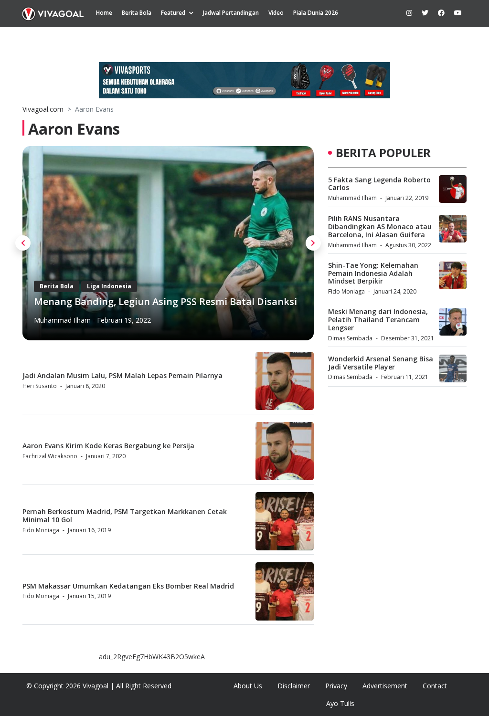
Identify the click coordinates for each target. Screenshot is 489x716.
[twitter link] (425, 12)
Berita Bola (136, 13)
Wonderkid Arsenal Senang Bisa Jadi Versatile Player (380, 362)
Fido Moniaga (40, 530)
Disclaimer (293, 685)
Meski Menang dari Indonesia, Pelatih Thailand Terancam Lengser (378, 319)
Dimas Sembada (350, 338)
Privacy (336, 685)
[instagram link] (409, 12)
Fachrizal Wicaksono (49, 456)
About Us (248, 685)
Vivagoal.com (43, 109)
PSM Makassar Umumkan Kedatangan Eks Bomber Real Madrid (128, 585)
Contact (435, 685)
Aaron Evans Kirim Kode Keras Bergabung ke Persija (108, 445)
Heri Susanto (39, 386)
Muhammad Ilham (62, 320)
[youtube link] (458, 12)
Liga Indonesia (109, 286)
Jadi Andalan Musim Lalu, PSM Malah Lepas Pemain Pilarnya (122, 375)
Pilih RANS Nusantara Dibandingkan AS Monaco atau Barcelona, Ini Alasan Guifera (380, 226)
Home (104, 13)
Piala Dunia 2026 (315, 13)
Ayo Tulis (340, 703)
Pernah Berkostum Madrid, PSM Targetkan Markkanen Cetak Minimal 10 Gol (124, 515)
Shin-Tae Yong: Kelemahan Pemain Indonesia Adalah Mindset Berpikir (373, 273)
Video (276, 13)
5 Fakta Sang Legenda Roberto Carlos (379, 183)
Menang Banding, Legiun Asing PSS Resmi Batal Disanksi (165, 301)
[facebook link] (441, 12)
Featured (173, 13)
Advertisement (384, 685)
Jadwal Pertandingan (231, 13)
